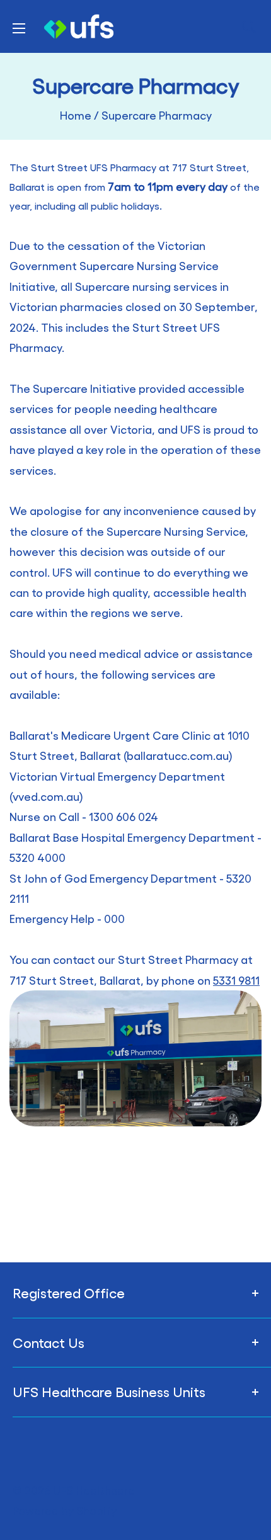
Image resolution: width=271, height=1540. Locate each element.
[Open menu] (19, 28)
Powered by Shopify (65, 1510)
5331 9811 (236, 980)
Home (75, 115)
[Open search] (249, 26)
